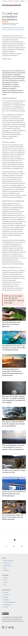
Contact (22, 1)
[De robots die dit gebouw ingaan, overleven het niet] (14, 462)
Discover (4, 29)
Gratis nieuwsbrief (8, 560)
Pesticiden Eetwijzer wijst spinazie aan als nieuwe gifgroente (11, 324)
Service (5, 1)
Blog (5, 568)
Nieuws (6, 577)
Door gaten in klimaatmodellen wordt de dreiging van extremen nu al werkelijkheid (13, 424)
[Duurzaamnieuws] (11, 5)
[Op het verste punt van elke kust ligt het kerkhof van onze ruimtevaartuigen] (14, 483)
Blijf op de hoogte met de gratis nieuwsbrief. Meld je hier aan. (14, 299)
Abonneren (7, 563)
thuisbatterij (22, 258)
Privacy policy (7, 565)
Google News (19, 27)
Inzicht (5, 580)
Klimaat (6, 597)
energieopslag (12, 24)
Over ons (10, 1)
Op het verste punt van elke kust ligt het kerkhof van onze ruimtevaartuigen (13, 494)
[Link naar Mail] (22, 546)
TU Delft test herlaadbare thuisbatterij (10, 16)
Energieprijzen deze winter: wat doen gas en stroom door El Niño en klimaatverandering (14, 348)
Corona (6, 607)
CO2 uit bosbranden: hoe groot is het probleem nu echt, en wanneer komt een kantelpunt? (13, 447)
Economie (6, 595)
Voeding (6, 599)
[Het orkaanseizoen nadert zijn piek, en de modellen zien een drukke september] (14, 507)
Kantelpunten (7, 604)
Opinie (5, 582)
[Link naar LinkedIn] (14, 546)
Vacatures (16, 1)
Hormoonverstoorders (9, 602)
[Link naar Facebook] (6, 546)
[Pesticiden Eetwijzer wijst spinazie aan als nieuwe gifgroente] (14, 314)
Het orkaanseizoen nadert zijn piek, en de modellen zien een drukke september (12, 517)
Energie (6, 592)
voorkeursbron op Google (17, 29)
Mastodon (6, 570)
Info (5, 585)
